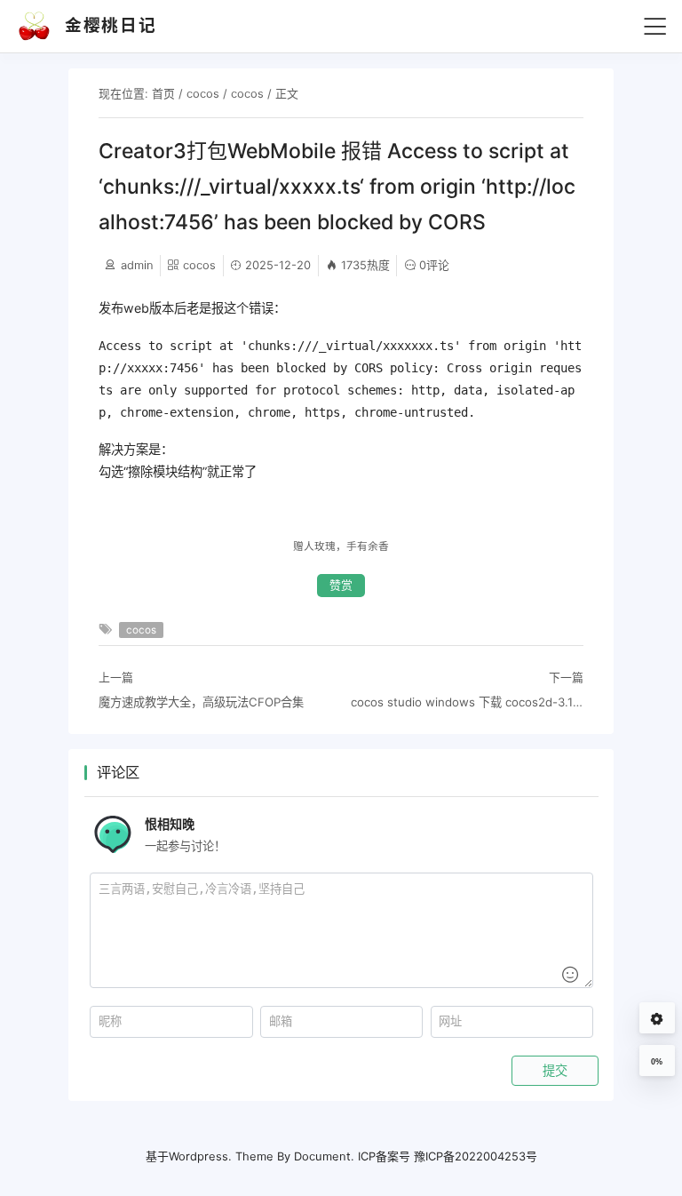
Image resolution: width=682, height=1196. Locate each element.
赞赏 (341, 585)
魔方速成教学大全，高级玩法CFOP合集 (201, 702)
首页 (163, 93)
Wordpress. (200, 1156)
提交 (555, 1071)
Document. (324, 1156)
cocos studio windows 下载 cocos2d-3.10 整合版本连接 (467, 702)
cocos (202, 93)
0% (656, 1061)
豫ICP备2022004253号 (475, 1156)
